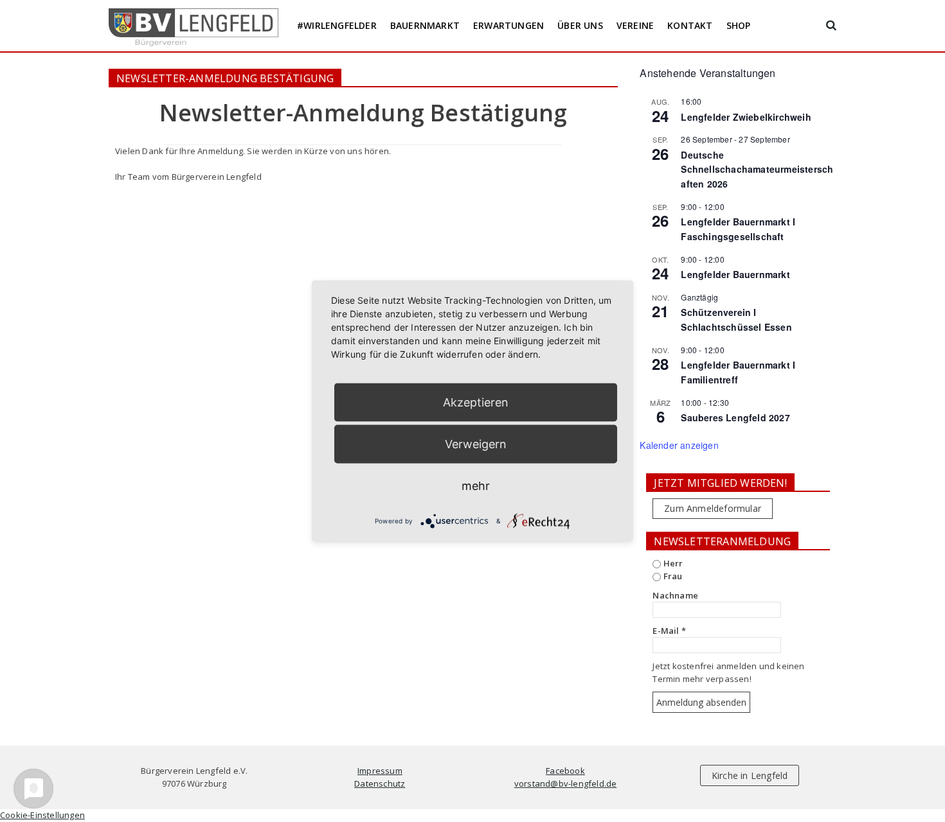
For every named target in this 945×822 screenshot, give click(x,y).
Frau (671, 576)
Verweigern (476, 444)
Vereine (635, 25)
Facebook (565, 770)
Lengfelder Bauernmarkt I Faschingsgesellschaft (738, 229)
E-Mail (669, 630)
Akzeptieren (476, 402)
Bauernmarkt (425, 25)
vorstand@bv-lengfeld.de (565, 783)
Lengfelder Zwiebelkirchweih (746, 116)
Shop (738, 25)
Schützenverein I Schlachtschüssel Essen (736, 319)
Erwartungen (508, 25)
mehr (476, 486)
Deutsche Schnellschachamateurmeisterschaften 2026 (757, 169)
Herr (672, 563)
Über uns (580, 25)
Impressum (379, 770)
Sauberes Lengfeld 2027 (735, 417)
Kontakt (689, 25)
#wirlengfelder (337, 25)
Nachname (675, 595)
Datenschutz (379, 783)
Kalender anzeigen (679, 445)
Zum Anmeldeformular (712, 508)
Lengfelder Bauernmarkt (735, 274)
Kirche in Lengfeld (750, 775)
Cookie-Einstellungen (42, 815)
